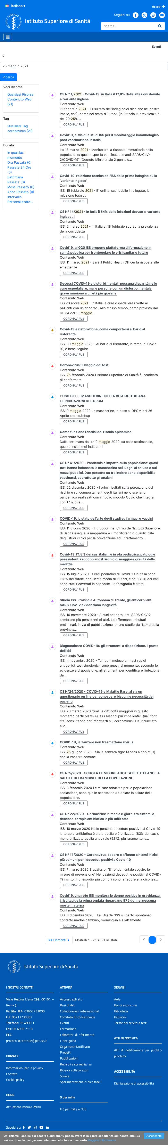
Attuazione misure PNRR (23, 1106)
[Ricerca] (160, 26)
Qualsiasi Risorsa (20, 94)
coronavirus (20, 131)
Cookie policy (15, 1079)
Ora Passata (19, 162)
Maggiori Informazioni (102, 1140)
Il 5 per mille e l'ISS (73, 1109)
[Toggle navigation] (7, 37)
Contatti (12, 1073)
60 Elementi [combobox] (57, 940)
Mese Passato (20, 187)
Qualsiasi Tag (17, 126)
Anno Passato (20, 192)
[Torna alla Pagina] (3, 55)
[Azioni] (7, 6)
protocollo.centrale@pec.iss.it (26, 1040)
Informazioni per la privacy (24, 1067)
